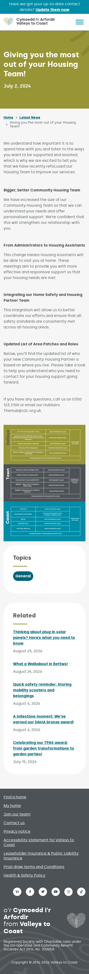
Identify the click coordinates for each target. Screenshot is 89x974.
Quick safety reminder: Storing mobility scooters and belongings (42, 690)
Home (8, 118)
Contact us (14, 823)
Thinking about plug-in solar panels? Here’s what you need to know (44, 638)
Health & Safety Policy (24, 875)
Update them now (52, 9)
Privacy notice (17, 831)
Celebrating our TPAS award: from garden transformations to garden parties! (43, 748)
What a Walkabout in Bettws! (40, 664)
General (23, 576)
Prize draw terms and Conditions (34, 866)
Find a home (15, 797)
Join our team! (17, 814)
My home (12, 805)
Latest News (29, 118)
